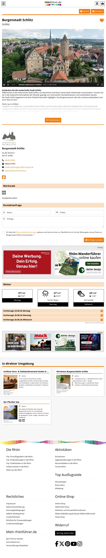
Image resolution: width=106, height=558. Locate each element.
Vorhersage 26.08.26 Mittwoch (17, 319)
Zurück (85, 11)
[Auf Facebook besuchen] (57, 544)
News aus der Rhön (14, 470)
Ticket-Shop (60, 517)
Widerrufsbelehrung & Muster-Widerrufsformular (75, 513)
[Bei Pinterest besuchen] (67, 544)
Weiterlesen (54, 120)
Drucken (98, 11)
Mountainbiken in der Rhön (66, 463)
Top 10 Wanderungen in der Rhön (20, 460)
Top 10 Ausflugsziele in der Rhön (19, 456)
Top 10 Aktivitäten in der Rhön (18, 463)
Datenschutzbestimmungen (26, 232)
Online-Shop (60, 503)
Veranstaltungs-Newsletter (17, 545)
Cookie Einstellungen (14, 523)
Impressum (11, 503)
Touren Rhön (60, 466)
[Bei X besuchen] (61, 544)
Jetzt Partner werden (14, 539)
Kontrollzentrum (13, 542)
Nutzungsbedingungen (15, 510)
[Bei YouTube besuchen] (74, 544)
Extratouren (60, 456)
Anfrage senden (95, 240)
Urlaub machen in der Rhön (17, 466)
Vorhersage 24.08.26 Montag (16, 310)
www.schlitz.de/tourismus (15, 170)
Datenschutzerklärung (15, 507)
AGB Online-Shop (62, 507)
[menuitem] (97, 3)
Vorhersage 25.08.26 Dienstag (17, 315)
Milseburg (59, 488)
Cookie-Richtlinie (13, 517)
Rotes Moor (60, 485)
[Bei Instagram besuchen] (79, 544)
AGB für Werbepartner (15, 513)
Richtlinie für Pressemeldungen (19, 520)
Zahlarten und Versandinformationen (70, 510)
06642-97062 (10, 160)
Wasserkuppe (60, 482)
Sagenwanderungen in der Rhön (68, 460)
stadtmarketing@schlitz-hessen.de (19, 167)
